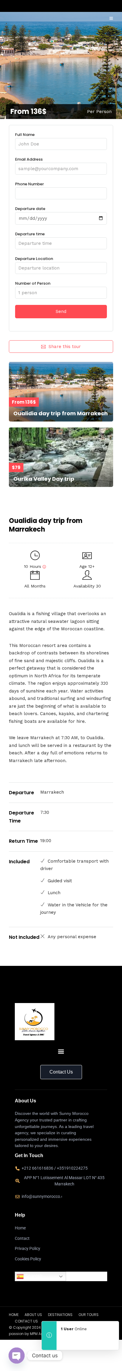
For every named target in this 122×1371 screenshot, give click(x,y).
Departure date (30, 208)
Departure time (30, 234)
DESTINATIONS (60, 1314)
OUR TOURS (88, 1314)
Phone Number (29, 184)
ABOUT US (33, 1314)
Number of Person (32, 283)
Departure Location (34, 258)
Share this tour (65, 346)
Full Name (25, 134)
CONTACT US (26, 1321)
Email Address (29, 159)
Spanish (33, 1276)
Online (74, 1329)
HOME (14, 1314)
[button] (61, 1051)
